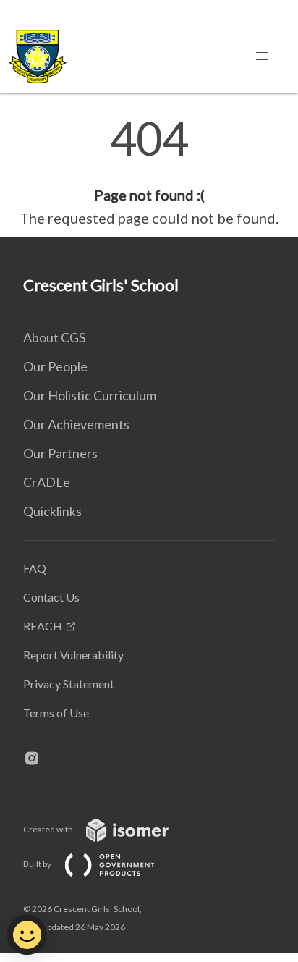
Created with (48, 829)
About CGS (54, 337)
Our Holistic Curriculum (89, 395)
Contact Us (51, 597)
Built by (38, 863)
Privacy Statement (68, 684)
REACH (42, 626)
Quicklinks (52, 511)
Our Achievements (76, 424)
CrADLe (46, 482)
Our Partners (60, 453)
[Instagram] (37, 759)
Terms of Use (56, 713)
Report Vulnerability (73, 655)
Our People (55, 366)
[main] (149, 172)
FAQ (34, 568)
